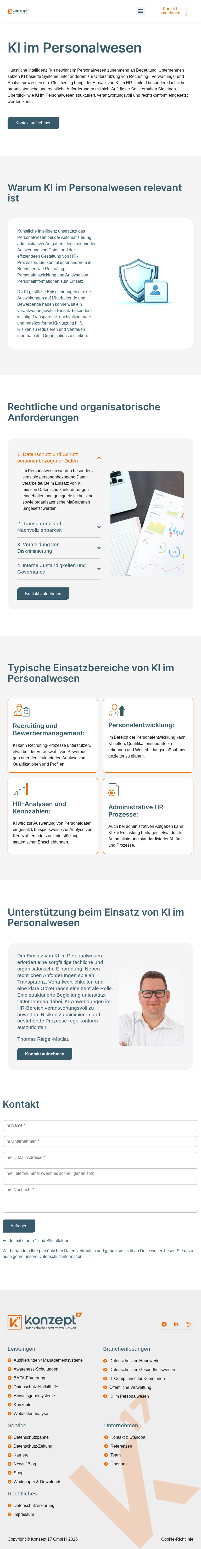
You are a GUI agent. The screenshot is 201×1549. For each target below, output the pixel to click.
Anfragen (18, 1226)
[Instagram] (188, 1324)
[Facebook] (164, 1324)
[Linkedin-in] (176, 1324)
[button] (140, 11)
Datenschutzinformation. (60, 1256)
